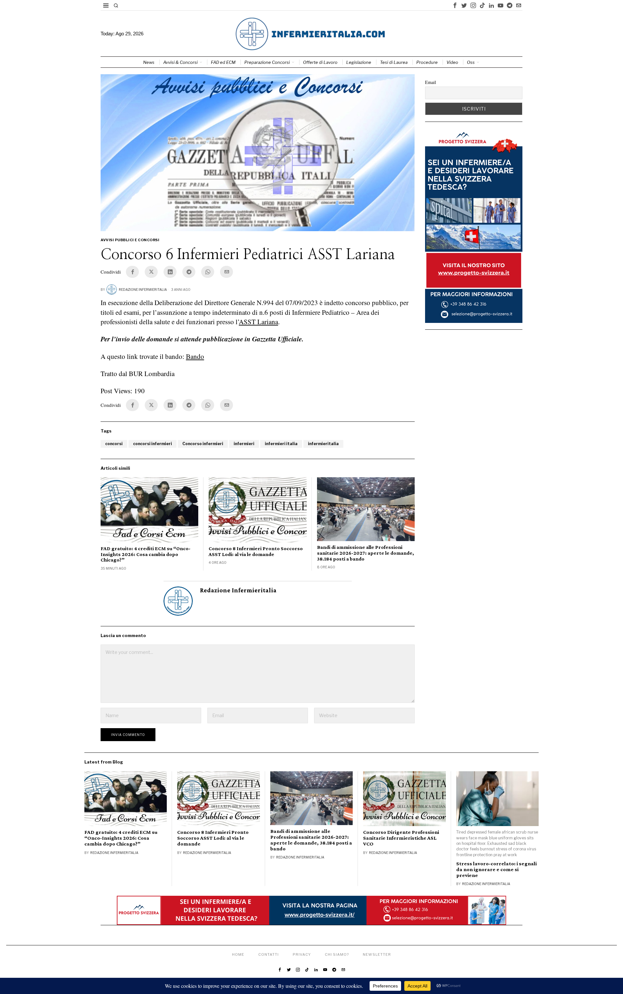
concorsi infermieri (152, 443)
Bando (195, 356)
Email (430, 82)
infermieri (244, 443)
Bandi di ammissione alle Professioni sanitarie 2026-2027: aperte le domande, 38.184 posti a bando (365, 552)
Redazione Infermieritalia (143, 289)
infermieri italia (281, 443)
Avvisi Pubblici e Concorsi (130, 240)
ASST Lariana (258, 321)
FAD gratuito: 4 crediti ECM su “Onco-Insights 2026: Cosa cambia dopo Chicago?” (145, 554)
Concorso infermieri (202, 443)
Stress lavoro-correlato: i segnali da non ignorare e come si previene (496, 869)
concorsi (114, 443)
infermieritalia (323, 443)
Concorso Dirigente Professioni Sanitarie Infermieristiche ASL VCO (401, 838)
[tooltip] (455, 5)
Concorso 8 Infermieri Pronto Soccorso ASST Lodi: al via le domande (256, 551)
